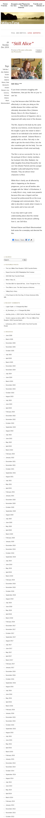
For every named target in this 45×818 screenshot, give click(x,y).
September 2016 (11, 683)
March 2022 (9, 450)
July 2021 (9, 480)
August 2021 (9, 476)
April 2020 (9, 530)
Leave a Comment (39, 51)
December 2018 (11, 583)
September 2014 (11, 774)
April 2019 (9, 572)
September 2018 (11, 595)
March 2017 (9, 660)
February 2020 (10, 538)
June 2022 (9, 438)
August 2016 (9, 686)
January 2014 (10, 805)
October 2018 (10, 591)
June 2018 (9, 606)
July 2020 (9, 518)
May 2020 (9, 526)
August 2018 (9, 599)
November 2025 (11, 347)
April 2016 (9, 702)
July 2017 (9, 644)
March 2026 (9, 339)
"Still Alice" (5, 69)
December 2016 (11, 671)
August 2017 (9, 641)
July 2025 (9, 354)
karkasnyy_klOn (11, 324)
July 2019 (9, 560)
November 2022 (11, 419)
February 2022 (10, 454)
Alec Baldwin (5, 72)
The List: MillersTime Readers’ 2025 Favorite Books (21, 268)
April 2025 (9, 358)
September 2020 (11, 511)
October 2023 (10, 392)
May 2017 (9, 652)
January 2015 (10, 759)
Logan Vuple (9, 306)
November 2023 (11, 389)
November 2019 (11, 549)
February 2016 (10, 709)
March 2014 (9, 797)
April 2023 (9, 408)
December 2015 (11, 717)
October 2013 (10, 816)
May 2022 (9, 442)
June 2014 (9, 786)
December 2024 (11, 366)
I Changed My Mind (21, 306)
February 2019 (10, 580)
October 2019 (10, 553)
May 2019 (9, 568)
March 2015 (9, 751)
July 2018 (9, 602)
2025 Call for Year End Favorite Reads (28, 314)
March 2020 (9, 534)
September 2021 (11, 473)
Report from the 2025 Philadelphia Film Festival (20, 272)
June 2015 (9, 740)
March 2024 (9, 381)
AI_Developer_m (11, 310)
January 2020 (10, 541)
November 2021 (11, 465)
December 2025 (11, 343)
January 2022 (10, 457)
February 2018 (10, 621)
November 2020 (11, 503)
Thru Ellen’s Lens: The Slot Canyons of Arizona (20, 287)
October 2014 (10, 770)
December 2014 (11, 763)
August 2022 (9, 431)
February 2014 (10, 801)
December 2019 (11, 545)
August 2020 (9, 515)
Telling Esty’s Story (11, 291)
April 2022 (9, 446)
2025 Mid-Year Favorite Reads (15, 276)
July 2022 (9, 434)
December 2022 (11, 415)
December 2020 (11, 499)
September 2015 (11, 728)
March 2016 (9, 706)
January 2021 (10, 495)
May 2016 (9, 698)
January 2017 (10, 667)
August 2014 (9, 778)
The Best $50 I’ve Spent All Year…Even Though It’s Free (23, 283)
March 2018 (9, 618)
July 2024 (9, 373)
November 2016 (11, 675)
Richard (21, 50)
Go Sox (13, 6)
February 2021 (10, 492)
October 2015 (10, 725)
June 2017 (9, 648)
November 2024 (11, 369)
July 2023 (9, 400)
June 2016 (9, 694)
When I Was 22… (11, 279)
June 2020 (9, 522)
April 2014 (9, 793)
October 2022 (10, 423)
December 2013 (11, 809)
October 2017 (10, 633)
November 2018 (11, 587)
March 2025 (9, 362)
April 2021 (9, 488)
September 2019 (11, 557)
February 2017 (10, 664)
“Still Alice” (22, 43)
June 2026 (9, 335)
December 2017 (11, 625)
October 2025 (10, 350)
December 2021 (11, 461)
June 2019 (9, 564)
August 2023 (9, 396)
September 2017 (11, 637)
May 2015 (9, 744)
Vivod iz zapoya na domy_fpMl (15, 318)
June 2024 (9, 377)
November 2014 (11, 767)
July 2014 (9, 782)
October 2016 (10, 679)
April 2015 (9, 747)
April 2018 (9, 614)
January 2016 (10, 713)
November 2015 (11, 721)
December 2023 (11, 385)
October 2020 (10, 507)
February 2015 (10, 755)
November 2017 (11, 629)
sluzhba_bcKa (10, 314)
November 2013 (11, 812)
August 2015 (9, 732)
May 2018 (9, 610)
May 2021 (9, 484)
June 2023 (9, 404)
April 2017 (9, 656)
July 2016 (9, 690)
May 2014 (9, 790)
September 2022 (11, 427)
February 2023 (10, 412)
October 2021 (10, 469)
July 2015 (9, 736)
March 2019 (9, 576)
